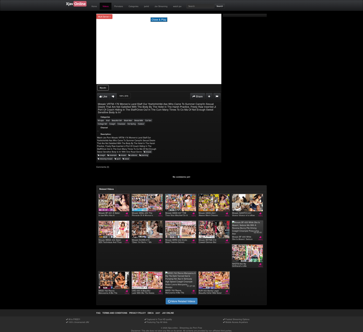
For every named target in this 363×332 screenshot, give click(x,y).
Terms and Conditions (114, 312)
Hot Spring (131, 124)
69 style (101, 120)
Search (220, 6)
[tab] (106, 189)
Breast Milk (138, 120)
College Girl (102, 124)
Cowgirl (112, 124)
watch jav (177, 6)
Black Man (128, 120)
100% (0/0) (123, 95)
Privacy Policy (137, 312)
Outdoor (141, 124)
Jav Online (168, 312)
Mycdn (103, 88)
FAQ (98, 312)
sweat (126, 158)
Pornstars (118, 6)
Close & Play (159, 19)
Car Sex (148, 120)
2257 (158, 312)
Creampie (121, 124)
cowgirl (102, 155)
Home (94, 6)
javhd (146, 6)
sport (118, 158)
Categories (133, 6)
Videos (106, 6)
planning (144, 155)
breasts (148, 152)
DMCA (151, 312)
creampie (113, 155)
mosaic (123, 155)
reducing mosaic (105, 158)
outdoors (133, 155)
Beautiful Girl (117, 120)
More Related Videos (183, 301)
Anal (108, 120)
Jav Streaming (161, 6)
